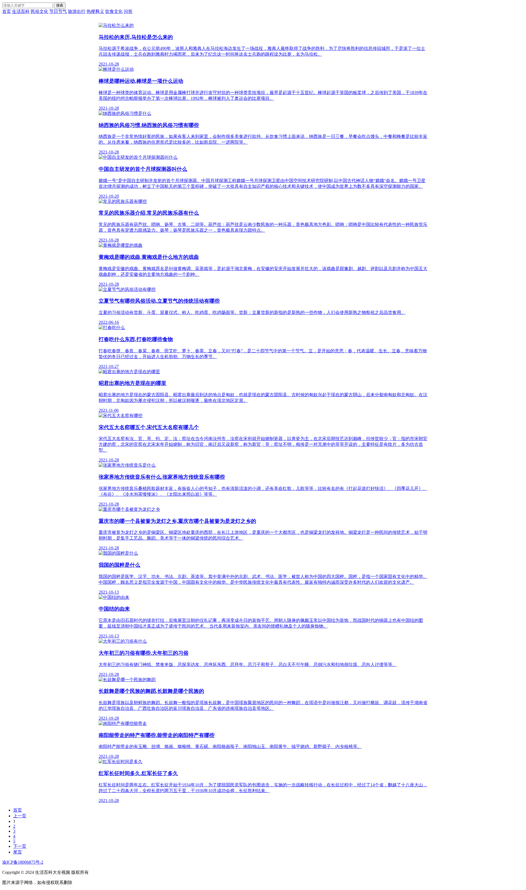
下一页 (19, 846)
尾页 (17, 852)
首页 (6, 11)
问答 (128, 11)
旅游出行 (76, 11)
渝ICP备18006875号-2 (22, 862)
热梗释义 (95, 11)
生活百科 (21, 11)
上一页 (19, 816)
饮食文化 (114, 11)
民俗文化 (39, 11)
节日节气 (58, 11)
